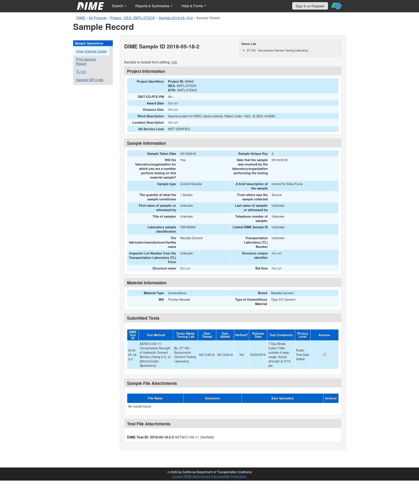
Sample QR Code (89, 79)
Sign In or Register (310, 6)
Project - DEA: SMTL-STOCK (132, 17)
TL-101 (81, 71)
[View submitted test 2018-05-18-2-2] (324, 355)
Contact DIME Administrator (191, 476)
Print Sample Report (86, 61)
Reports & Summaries (152, 5)
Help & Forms (193, 5)
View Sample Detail (91, 51)
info (174, 62)
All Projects (97, 17)
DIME (80, 17)
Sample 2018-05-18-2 (176, 17)
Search (118, 5)
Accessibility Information (230, 476)
